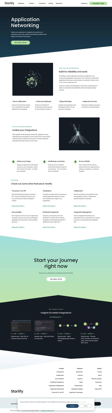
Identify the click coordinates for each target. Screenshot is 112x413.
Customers (42, 3)
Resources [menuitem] (98, 382)
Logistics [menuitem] (80, 378)
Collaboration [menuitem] (60, 375)
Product (31, 3)
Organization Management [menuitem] (56, 385)
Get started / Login (98, 3)
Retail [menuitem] (81, 382)
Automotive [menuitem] (79, 372)
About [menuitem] (100, 375)
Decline (86, 406)
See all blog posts (56, 317)
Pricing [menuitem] (100, 372)
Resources (59, 3)
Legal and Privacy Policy (47, 410)
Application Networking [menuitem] (57, 389)
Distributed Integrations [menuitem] (57, 382)
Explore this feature (18, 206)
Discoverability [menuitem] (59, 378)
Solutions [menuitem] (80, 368)
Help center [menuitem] (98, 389)
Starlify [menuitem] (99, 368)
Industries (21, 3)
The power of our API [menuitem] (58, 392)
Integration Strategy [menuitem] (77, 389)
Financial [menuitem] (80, 375)
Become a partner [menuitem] (97, 378)
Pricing (51, 3)
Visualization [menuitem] (60, 372)
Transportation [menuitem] (78, 385)
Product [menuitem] (61, 368)
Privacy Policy (82, 402)
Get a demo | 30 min (20, 42)
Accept (72, 406)
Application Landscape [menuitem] (76, 392)
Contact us (84, 3)
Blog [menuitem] (100, 385)
